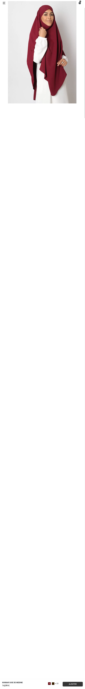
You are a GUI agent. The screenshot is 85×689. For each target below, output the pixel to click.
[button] (79, 3)
